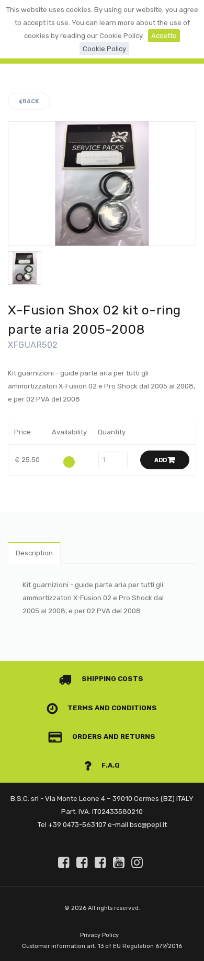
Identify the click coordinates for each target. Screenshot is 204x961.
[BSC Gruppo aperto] (65, 862)
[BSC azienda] (83, 862)
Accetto (164, 36)
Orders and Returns (113, 736)
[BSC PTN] (102, 862)
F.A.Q (110, 765)
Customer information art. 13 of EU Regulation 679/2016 (102, 946)
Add (161, 460)
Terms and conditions (111, 708)
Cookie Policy (104, 49)
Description (34, 553)
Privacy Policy (99, 935)
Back (30, 101)
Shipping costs (111, 679)
